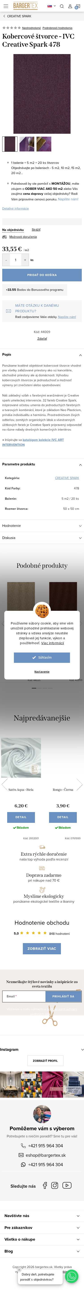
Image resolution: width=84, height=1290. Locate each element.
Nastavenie (42, 672)
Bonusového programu (47, 289)
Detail (21, 817)
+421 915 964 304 (45, 1145)
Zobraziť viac (42, 948)
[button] (71, 1276)
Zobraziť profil (45, 1061)
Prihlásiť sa (63, 996)
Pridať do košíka (42, 275)
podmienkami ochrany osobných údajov (54, 1011)
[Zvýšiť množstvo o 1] (25, 260)
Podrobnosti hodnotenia (57, 28)
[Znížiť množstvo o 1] (6, 260)
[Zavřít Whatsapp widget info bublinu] (19, 1269)
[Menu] (6, 6)
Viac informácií (52, 643)
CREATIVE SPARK (67, 478)
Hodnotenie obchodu (42, 922)
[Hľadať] (62, 6)
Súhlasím (45, 657)
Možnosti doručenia (23, 236)
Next (80, 623)
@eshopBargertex (68, 1186)
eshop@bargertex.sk (46, 1155)
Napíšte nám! (68, 199)
